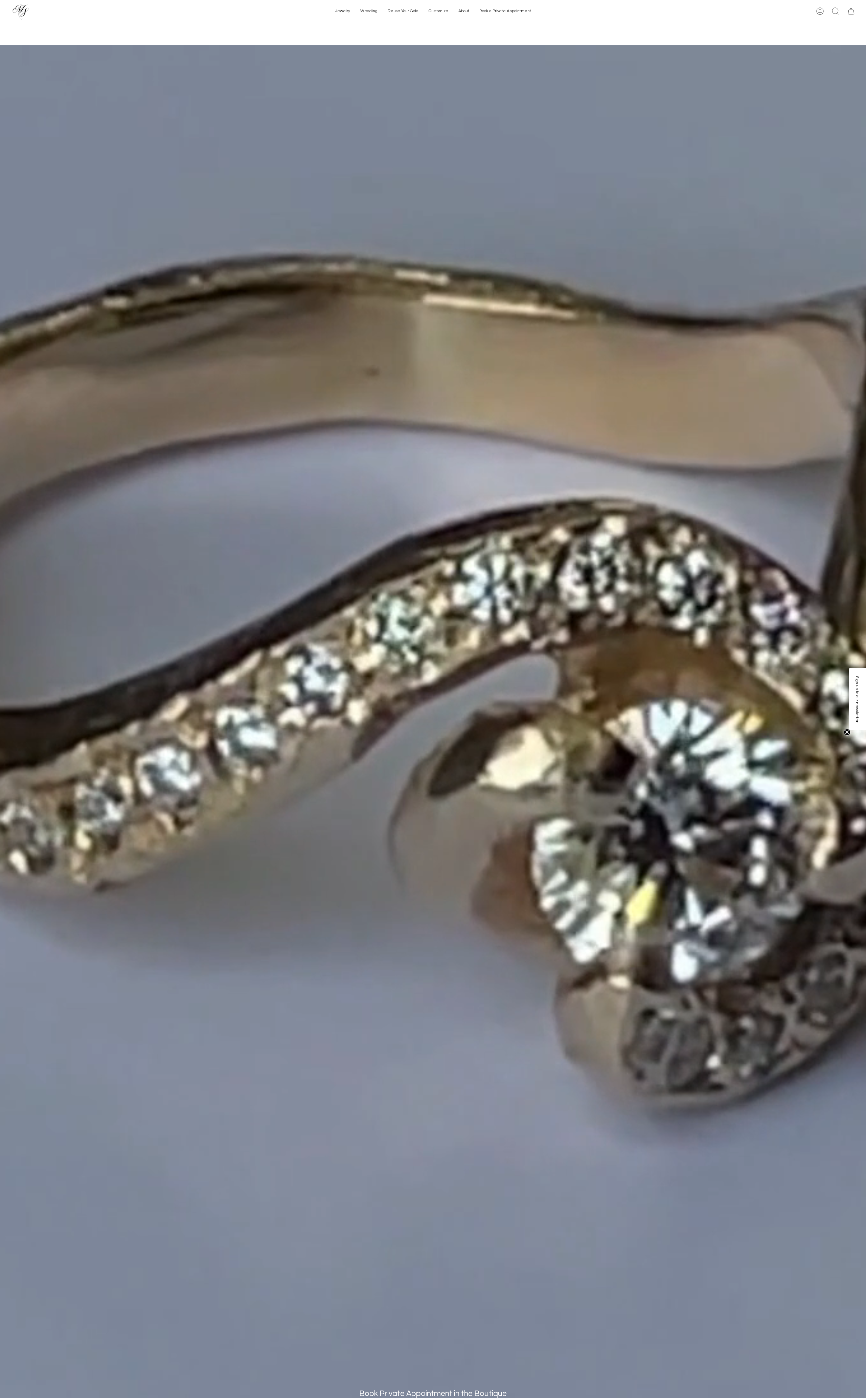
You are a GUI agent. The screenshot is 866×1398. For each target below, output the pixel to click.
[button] (342, 11)
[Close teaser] (847, 732)
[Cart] (851, 11)
